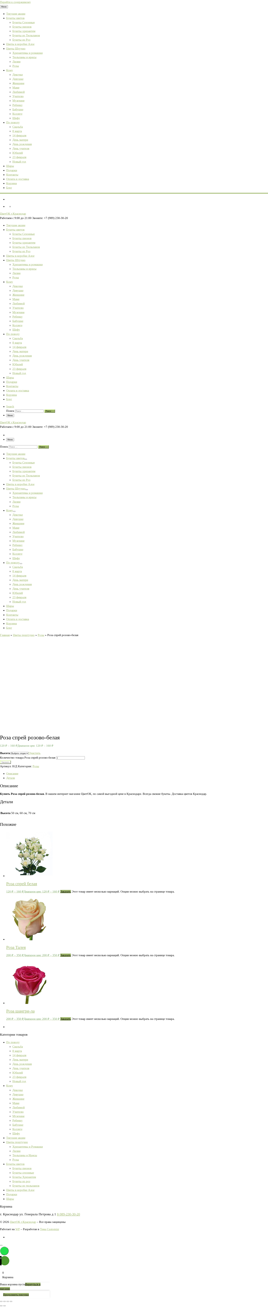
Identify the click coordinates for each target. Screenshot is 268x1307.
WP (17, 1229)
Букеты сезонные (23, 1172)
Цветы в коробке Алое (20, 1190)
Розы (41, 635)
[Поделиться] (8, 1301)
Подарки (11, 1194)
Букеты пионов (21, 1168)
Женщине (18, 1098)
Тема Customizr (49, 1229)
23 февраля (19, 1077)
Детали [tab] (10, 777)
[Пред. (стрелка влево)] (1, 1305)
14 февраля (19, 1055)
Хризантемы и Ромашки (27, 1146)
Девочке (17, 1090)
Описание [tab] (12, 773)
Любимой (18, 1107)
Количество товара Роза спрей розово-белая (27, 757)
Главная (5, 635)
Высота (5, 753)
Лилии (16, 1151)
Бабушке (17, 1124)
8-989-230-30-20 (68, 1214)
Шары (10, 1198)
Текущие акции (15, 1137)
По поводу (13, 1042)
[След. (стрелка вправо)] (4, 1305)
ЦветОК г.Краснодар (23, 1222)
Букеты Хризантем (24, 1177)
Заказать (5, 762)
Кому (9, 1085)
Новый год (19, 1081)
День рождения (22, 1064)
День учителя (20, 1068)
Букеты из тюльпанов (25, 1185)
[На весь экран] (4, 1301)
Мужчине (18, 1116)
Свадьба (17, 1046)
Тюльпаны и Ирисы (24, 1155)
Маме (15, 1103)
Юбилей (17, 1072)
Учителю (18, 1111)
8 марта (17, 1051)
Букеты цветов (15, 1164)
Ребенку (17, 1120)
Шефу (16, 1133)
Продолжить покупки (16, 1294)
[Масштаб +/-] (1, 1301)
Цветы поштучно (24, 635)
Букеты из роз (21, 1181)
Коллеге (17, 1129)
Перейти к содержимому (15, 2)
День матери (20, 1059)
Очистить (34, 753)
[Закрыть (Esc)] (11, 1301)
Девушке (17, 1094)
